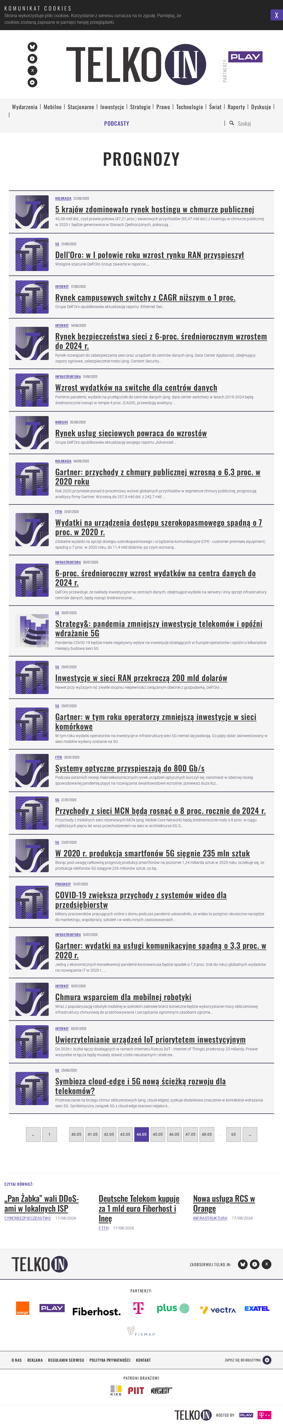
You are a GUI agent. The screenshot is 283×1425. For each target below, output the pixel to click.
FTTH (58, 511)
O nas (17, 1360)
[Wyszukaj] (232, 123)
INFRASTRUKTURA (210, 1218)
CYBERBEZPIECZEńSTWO (27, 1218)
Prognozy (63, 884)
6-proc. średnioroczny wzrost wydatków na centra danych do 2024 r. (155, 577)
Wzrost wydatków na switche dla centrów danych (136, 387)
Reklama (35, 1360)
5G (57, 243)
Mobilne (61, 422)
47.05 (190, 1134)
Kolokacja (63, 198)
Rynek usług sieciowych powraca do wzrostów (131, 432)
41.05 (93, 1134)
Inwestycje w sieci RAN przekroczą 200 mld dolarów (141, 677)
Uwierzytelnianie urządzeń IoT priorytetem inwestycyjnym (150, 1039)
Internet (62, 286)
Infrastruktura (68, 376)
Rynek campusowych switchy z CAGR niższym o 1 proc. (145, 297)
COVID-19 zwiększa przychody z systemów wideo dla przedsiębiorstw (141, 899)
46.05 (174, 1134)
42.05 (109, 1134)
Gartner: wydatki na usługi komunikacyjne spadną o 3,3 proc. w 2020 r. (160, 950)
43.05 (125, 1134)
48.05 (207, 1134)
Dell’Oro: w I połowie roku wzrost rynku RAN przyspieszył (149, 254)
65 (233, 1134)
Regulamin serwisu (66, 1360)
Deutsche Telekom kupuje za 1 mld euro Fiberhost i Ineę (139, 1208)
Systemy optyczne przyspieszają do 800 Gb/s (130, 768)
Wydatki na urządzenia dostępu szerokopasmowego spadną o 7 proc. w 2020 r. (158, 527)
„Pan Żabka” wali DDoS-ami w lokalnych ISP (41, 1203)
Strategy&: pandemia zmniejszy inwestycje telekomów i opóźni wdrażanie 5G (159, 628)
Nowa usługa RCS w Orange (224, 1203)
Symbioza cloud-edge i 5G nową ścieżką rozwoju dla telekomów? (140, 1085)
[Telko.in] (136, 64)
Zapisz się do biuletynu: (243, 1360)
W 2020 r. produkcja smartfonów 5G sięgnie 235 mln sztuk (152, 853)
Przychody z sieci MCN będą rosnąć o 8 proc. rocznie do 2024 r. (160, 810)
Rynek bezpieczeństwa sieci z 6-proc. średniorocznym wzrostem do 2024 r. (161, 340)
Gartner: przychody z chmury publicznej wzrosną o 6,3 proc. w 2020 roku (158, 476)
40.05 (76, 1134)
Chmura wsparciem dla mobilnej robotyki (123, 996)
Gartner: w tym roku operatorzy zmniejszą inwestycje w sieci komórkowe (155, 721)
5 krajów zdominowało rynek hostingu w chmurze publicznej (154, 209)
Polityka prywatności (110, 1360)
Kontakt (143, 1360)
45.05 (158, 1134)
